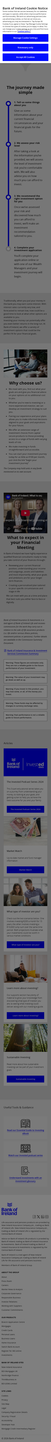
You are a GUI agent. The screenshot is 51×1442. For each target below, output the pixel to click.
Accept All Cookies (25, 57)
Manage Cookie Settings (25, 37)
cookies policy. (24, 31)
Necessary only (25, 47)
